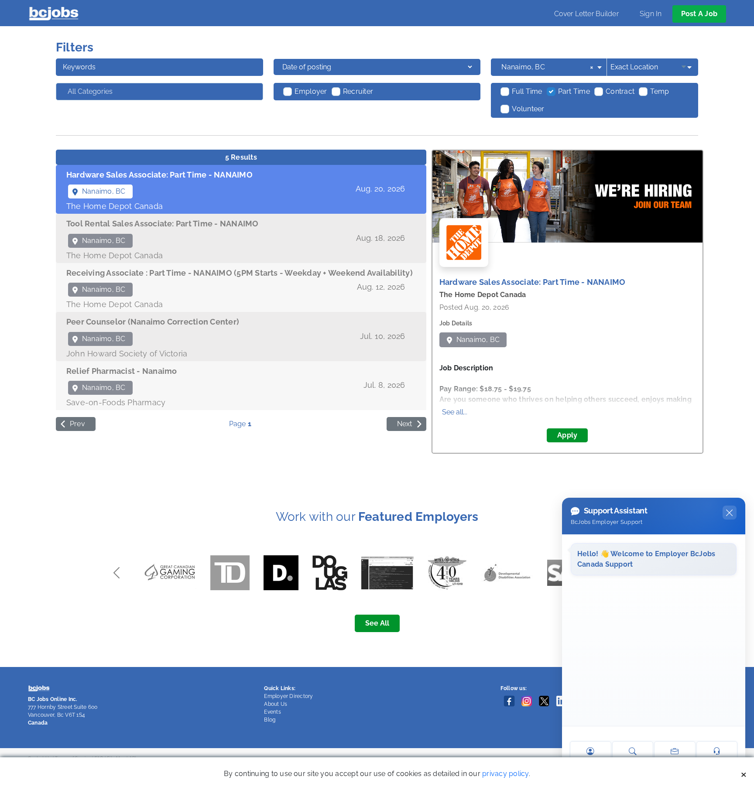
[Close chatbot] (730, 513)
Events (272, 712)
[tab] (241, 189)
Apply (567, 435)
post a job (699, 14)
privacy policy (505, 773)
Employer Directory (288, 696)
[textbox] (112, 91)
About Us (275, 704)
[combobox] (552, 67)
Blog (269, 720)
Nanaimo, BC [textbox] (547, 67)
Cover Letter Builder (586, 14)
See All (377, 623)
